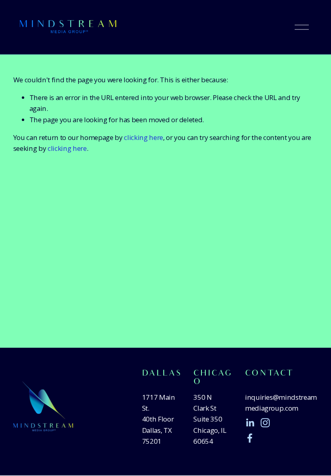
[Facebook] (250, 438)
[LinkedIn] (250, 423)
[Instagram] (265, 423)
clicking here (143, 137)
